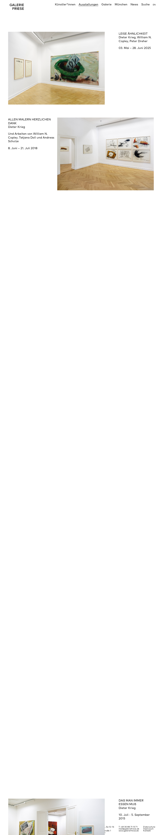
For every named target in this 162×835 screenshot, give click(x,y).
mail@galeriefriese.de (129, 829)
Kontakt (147, 830)
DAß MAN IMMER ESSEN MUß (131, 802)
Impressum (148, 829)
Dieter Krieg (127, 37)
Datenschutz (149, 827)
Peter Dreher (139, 41)
